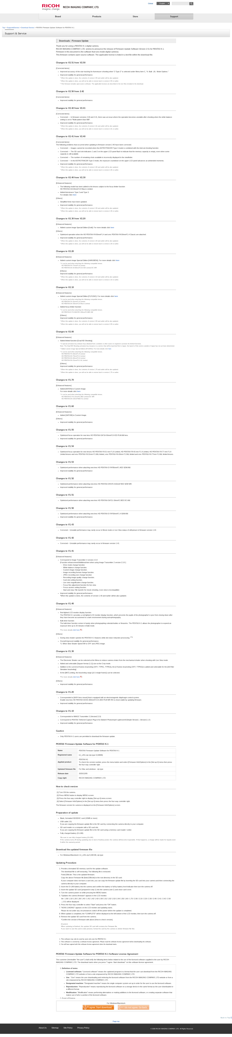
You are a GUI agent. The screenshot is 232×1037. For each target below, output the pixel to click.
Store (135, 16)
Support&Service (13, 27)
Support (174, 16)
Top (3, 27)
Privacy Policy (83, 1028)
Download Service (27, 27)
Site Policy (67, 1028)
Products (96, 16)
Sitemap (55, 1028)
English (162, 3)
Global (150, 3)
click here (76, 630)
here (74, 195)
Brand (58, 16)
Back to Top (225, 1018)
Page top (116, 1021)
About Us (43, 1028)
